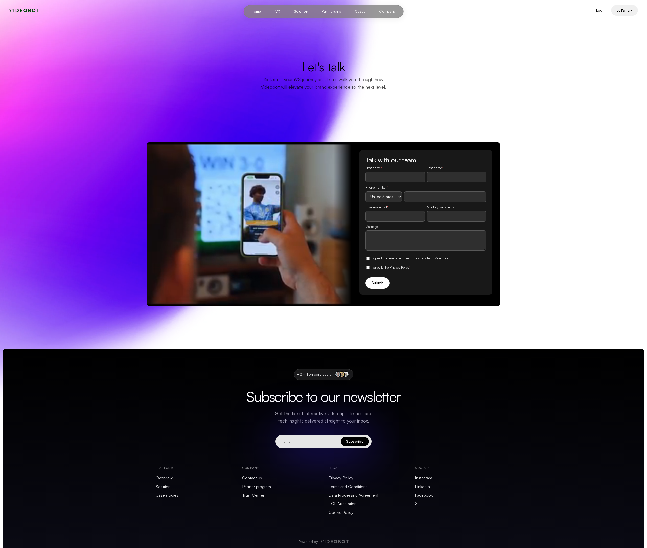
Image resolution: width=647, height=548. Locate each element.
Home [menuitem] (256, 11)
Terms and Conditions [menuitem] (348, 486)
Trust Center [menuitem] (253, 495)
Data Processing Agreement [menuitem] (353, 495)
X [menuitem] (416, 503)
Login (601, 10)
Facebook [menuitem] (424, 495)
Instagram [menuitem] (423, 477)
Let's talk (624, 10)
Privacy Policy (399, 267)
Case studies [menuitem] (167, 495)
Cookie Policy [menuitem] (341, 512)
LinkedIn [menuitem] (422, 486)
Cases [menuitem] (360, 11)
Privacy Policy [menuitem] (341, 477)
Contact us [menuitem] (252, 477)
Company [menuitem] (387, 11)
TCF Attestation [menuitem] (343, 503)
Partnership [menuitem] (331, 11)
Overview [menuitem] (164, 477)
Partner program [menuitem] (256, 486)
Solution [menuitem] (301, 11)
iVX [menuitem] (277, 11)
